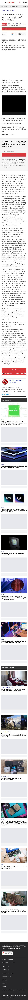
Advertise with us (6, 976)
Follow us (15, 34)
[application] (14, 103)
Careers (4, 986)
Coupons (4, 983)
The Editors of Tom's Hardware (17, 24)
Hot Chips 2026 (14, 6)
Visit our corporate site (14, 948)
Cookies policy (5, 969)
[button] (26, 2)
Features (4, 24)
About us (4, 980)
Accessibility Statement (8, 973)
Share (5, 34)
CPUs (13, 10)
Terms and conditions (7, 959)
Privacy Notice (22, 160)
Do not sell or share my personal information (13, 990)
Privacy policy (5, 966)
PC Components (5, 10)
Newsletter (23, 34)
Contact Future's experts (8, 962)
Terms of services (20, 159)
